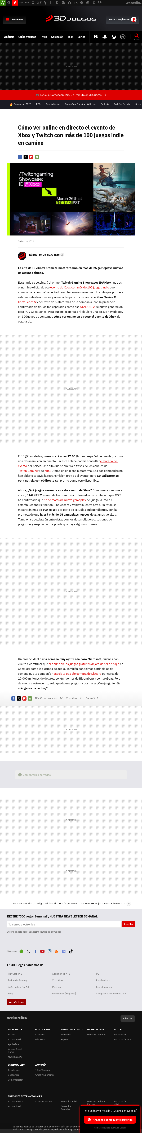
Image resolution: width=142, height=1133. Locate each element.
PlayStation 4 (103, 980)
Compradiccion (15, 1079)
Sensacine (66, 1034)
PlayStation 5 (15, 973)
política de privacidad (50, 931)
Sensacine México (70, 1101)
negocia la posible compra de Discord (76, 674)
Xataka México (15, 1101)
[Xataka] (3, 3)
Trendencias (14, 1070)
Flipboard (31, 157)
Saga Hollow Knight (18, 987)
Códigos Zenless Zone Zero (76, 903)
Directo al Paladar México (96, 1103)
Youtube (42, 950)
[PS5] (105, 37)
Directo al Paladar (96, 1034)
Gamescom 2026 (22, 104)
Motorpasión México (120, 1103)
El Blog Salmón (42, 1070)
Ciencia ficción (53, 104)
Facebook (20, 157)
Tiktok (70, 950)
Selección (57, 37)
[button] (46, 255)
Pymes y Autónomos (44, 1074)
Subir (125, 1018)
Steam (138, 104)
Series (81, 37)
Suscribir (128, 924)
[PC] (96, 37)
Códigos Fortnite (122, 104)
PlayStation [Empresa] (64, 993)
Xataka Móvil (14, 1039)
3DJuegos (71, 18)
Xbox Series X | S (89, 698)
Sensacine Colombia (66, 1108)
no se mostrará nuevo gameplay (65, 500)
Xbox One (71, 698)
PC (61, 698)
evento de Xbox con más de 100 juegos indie (79, 287)
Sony (10, 993)
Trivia (43, 37)
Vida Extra (39, 1039)
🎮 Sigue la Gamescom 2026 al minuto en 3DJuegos (69, 95)
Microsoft (57, 987)
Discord (63, 950)
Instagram (49, 950)
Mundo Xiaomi (15, 1056)
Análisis (9, 37)
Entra (112, 19)
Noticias (52, 698)
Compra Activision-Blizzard (111, 993)
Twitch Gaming (28, 471)
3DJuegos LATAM (43, 1101)
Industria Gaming (17, 980)
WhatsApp (21, 950)
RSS (56, 950)
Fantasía (105, 104)
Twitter (26, 157)
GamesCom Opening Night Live (80, 104)
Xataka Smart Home (15, 1050)
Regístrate (124, 19)
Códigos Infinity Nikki (46, 903)
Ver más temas (16, 1002)
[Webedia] (17, 1017)
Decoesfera (13, 1074)
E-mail (37, 157)
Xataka (11, 1034)
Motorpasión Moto (123, 1039)
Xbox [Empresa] (104, 987)
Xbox (48, 471)
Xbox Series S (27, 302)
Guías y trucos (27, 37)
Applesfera (13, 1044)
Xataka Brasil (14, 1106)
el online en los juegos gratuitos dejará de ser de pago (84, 664)
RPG (38, 104)
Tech (70, 37)
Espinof (64, 1039)
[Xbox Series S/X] (114, 37)
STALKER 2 (87, 307)
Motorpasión (120, 1034)
